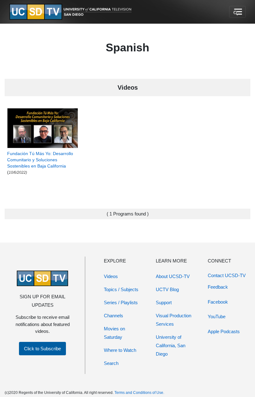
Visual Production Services (173, 320)
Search (111, 363)
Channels (113, 315)
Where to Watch (120, 350)
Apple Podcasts (224, 331)
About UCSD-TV (173, 276)
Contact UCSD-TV (227, 275)
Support (164, 302)
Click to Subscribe (42, 348)
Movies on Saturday (114, 333)
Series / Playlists (121, 302)
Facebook (218, 302)
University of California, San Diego (170, 345)
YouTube (216, 316)
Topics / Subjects (121, 289)
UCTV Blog (167, 289)
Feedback (218, 287)
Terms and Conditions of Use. (139, 392)
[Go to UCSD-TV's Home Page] (71, 11)
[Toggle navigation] (237, 12)
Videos (111, 276)
